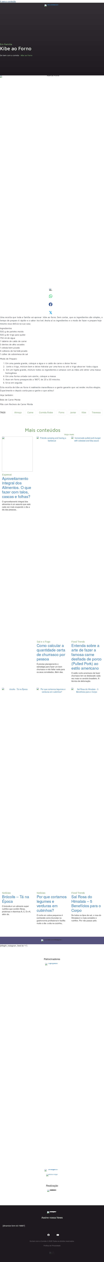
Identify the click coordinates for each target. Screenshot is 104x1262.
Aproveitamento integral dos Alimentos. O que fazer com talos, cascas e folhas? (16, 487)
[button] (4, 6)
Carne (30, 412)
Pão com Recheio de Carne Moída (16, 404)
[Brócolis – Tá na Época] (17, 788)
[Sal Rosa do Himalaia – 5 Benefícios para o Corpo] (86, 788)
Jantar (73, 412)
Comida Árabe (46, 412)
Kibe (84, 412)
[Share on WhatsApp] (50, 296)
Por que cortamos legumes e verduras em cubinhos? (51, 903)
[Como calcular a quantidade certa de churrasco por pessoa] (52, 537)
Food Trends (78, 641)
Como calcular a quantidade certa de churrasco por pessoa (51, 652)
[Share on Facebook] (50, 304)
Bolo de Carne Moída (10, 399)
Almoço (18, 412)
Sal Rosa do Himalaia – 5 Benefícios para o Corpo (86, 903)
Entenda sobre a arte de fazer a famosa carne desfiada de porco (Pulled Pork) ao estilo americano (86, 657)
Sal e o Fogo (43, 641)
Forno (61, 412)
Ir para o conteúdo (8, 1)
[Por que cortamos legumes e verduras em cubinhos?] (52, 788)
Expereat (7, 474)
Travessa (96, 412)
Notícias (6, 893)
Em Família (6, 44)
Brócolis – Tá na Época (15, 899)
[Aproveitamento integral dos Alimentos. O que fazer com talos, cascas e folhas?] (17, 453)
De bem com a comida (9, 55)
